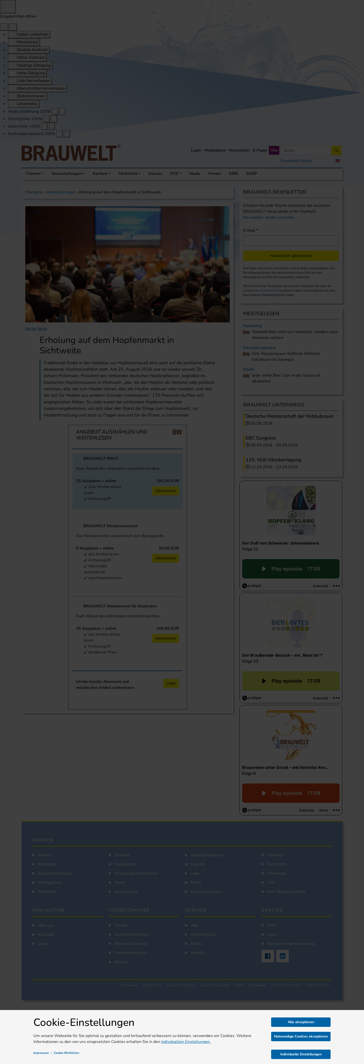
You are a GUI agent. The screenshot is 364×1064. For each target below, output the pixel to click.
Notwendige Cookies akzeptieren (301, 1036)
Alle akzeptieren (301, 1022)
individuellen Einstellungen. (186, 1041)
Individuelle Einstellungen (301, 1054)
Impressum (41, 1053)
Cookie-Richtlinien (66, 1053)
